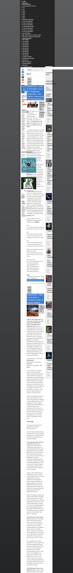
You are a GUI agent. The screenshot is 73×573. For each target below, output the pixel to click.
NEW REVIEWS (26, 4)
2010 (23, 11)
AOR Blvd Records (24, 116)
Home (24, 1)
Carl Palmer (34, 278)
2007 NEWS (25, 48)
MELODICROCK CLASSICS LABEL (31, 34)
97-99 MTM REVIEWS (28, 26)
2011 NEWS (25, 41)
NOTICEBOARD (26, 63)
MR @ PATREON (26, 61)
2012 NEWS (25, 39)
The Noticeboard (25, 207)
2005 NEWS (25, 51)
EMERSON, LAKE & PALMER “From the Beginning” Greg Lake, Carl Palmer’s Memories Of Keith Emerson (35, 92)
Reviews (25, 2)
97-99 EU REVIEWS (27, 24)
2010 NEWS (25, 42)
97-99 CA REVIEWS (27, 31)
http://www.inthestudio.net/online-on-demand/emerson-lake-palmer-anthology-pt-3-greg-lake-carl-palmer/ (35, 244)
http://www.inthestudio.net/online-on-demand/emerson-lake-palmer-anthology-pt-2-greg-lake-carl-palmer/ (35, 235)
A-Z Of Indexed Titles (29, 5)
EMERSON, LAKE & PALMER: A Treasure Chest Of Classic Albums (35, 299)
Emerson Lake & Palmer (33, 276)
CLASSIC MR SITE (27, 66)
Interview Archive (28, 58)
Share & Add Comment (34, 280)
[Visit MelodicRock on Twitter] (23, 70)
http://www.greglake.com (32, 264)
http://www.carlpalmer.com (33, 268)
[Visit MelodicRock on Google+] (23, 77)
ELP (44, 102)
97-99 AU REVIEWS (27, 29)
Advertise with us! (23, 155)
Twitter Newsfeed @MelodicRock (49, 89)
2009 (23, 12)
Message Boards (24, 210)
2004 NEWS (25, 53)
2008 (23, 14)
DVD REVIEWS (26, 33)
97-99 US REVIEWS (27, 22)
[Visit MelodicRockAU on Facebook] (23, 72)
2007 (23, 16)
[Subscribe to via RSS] (23, 82)
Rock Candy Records (24, 146)
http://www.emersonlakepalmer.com (35, 261)
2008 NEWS (25, 46)
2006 (23, 17)
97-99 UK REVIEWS (27, 28)
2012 (23, 7)
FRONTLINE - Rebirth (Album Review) (51, 234)
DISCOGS (25, 65)
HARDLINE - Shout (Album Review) (50, 313)
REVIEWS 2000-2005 (27, 19)
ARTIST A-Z (25, 60)
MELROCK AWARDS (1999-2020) (31, 36)
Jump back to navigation (23, 196)
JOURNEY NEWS (27, 56)
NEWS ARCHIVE (26, 38)
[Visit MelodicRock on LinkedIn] (23, 75)
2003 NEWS (25, 54)
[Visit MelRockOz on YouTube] (23, 80)
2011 (23, 9)
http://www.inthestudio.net (33, 271)
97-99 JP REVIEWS (27, 21)
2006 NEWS (25, 49)
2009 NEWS (25, 44)
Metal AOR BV (23, 138)
